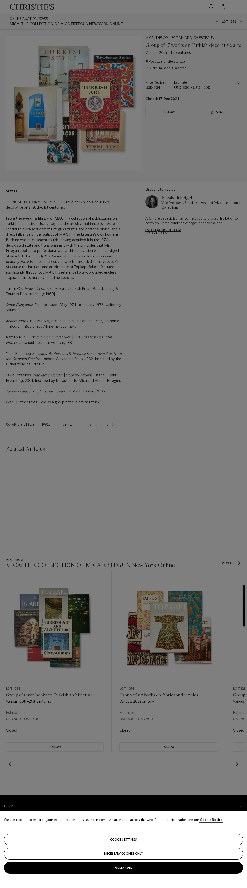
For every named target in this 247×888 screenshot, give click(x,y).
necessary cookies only (123, 853)
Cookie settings (123, 839)
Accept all (123, 867)
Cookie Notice (211, 819)
